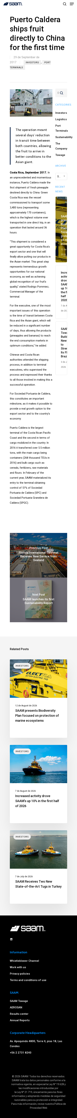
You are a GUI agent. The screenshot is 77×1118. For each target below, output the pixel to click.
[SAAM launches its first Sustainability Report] (38, 600)
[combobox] (61, 176)
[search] (64, 4)
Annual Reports (20, 1020)
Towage (60, 155)
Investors (32, 62)
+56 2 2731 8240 (20, 1052)
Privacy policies (20, 973)
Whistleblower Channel (24, 960)
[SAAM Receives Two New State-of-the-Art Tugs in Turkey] (38, 867)
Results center (19, 1013)
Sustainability (61, 137)
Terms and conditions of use (28, 980)
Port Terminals (61, 128)
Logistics (61, 119)
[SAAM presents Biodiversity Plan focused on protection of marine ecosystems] (38, 698)
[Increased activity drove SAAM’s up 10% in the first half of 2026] (38, 784)
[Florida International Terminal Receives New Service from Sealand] (38, 555)
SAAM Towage (19, 1001)
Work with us (18, 967)
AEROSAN (16, 1007)
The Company (61, 146)
